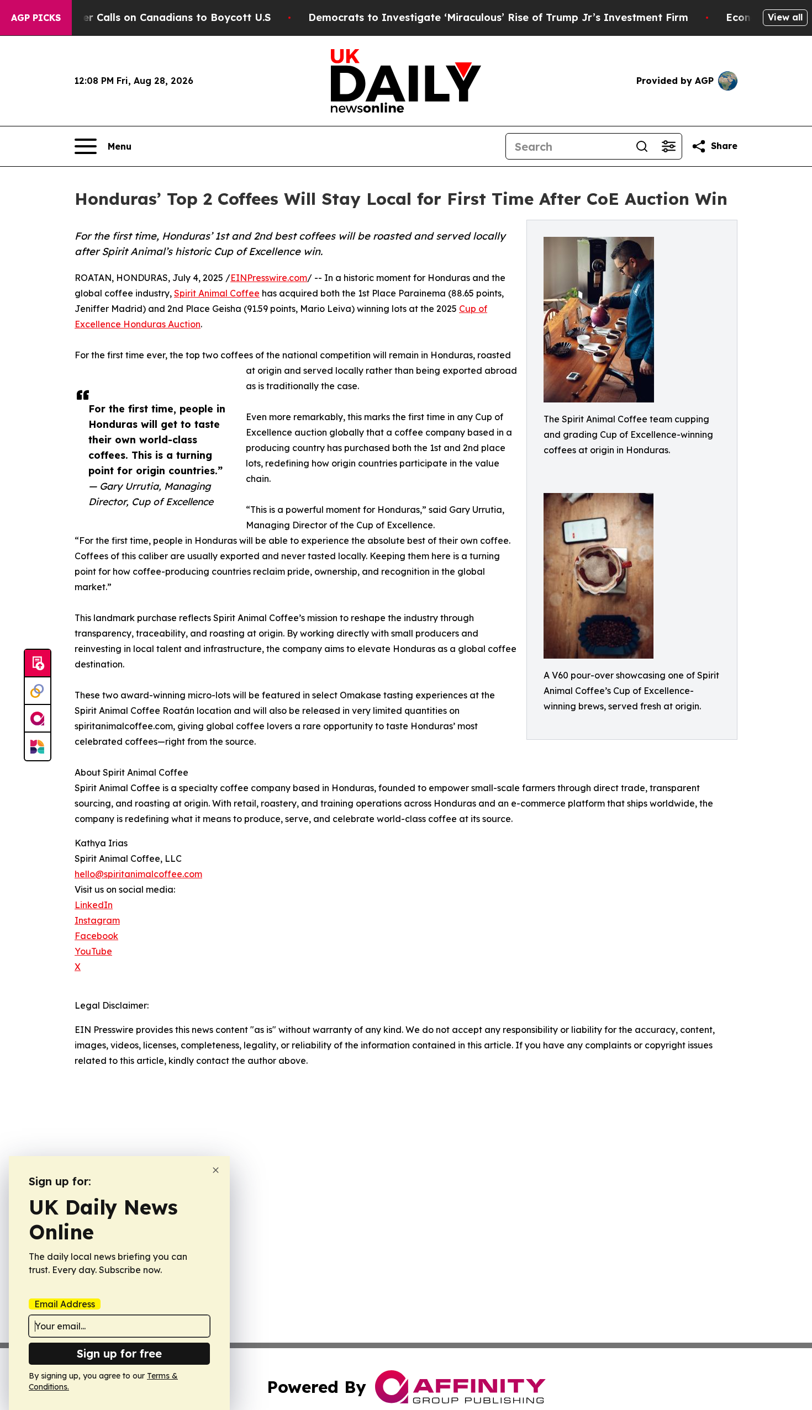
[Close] (215, 1170)
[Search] (642, 146)
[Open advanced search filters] (668, 146)
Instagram (97, 920)
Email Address (64, 1304)
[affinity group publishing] (37, 719)
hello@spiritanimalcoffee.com (138, 873)
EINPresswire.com (268, 277)
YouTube (93, 951)
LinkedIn (94, 904)
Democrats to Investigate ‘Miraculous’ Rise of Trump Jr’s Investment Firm (498, 17)
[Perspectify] (37, 691)
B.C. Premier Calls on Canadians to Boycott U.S (151, 17)
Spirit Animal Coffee (217, 293)
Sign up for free (119, 1353)
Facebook (96, 935)
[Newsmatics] (37, 746)
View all (785, 17)
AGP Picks (36, 17)
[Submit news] (37, 663)
